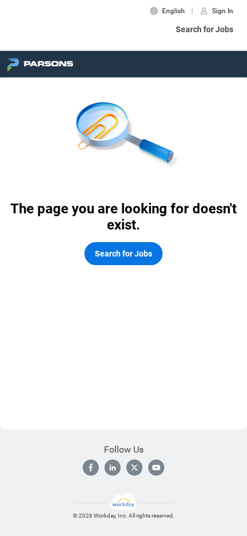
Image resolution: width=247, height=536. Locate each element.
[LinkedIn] (113, 468)
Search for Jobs (204, 29)
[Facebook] (91, 468)
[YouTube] (156, 468)
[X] (134, 468)
